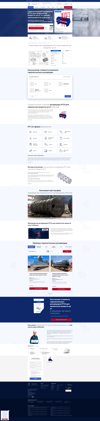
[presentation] (48, 263)
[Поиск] (51, 4)
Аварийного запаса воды (35, 144)
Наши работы (36, 7)
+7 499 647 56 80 (59, 3)
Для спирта (35, 138)
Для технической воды (68, 132)
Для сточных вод (66, 138)
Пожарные (50, 150)
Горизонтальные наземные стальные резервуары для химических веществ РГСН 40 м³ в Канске (61, 415)
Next (71, 207)
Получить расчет (68, 7)
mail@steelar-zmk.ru (67, 3)
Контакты (61, 7)
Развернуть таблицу (53, 65)
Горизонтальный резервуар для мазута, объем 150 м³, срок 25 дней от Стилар (38, 274)
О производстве (42, 7)
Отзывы (48, 7)
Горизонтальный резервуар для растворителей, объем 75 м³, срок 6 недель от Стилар (60, 275)
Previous (28, 207)
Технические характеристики (59, 31)
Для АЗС (34, 150)
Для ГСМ (50, 144)
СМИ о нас (53, 7)
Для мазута (66, 144)
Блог (57, 7)
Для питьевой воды (66, 151)
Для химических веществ (51, 138)
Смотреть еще (30, 119)
